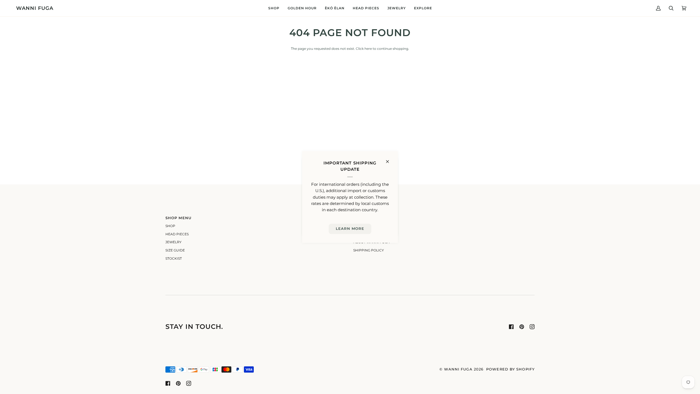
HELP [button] (358, 218)
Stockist (173, 258)
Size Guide (175, 250)
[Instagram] (532, 326)
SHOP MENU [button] (178, 218)
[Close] (390, 159)
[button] (274, 8)
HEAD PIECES (177, 234)
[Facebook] (511, 326)
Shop (170, 226)
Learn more (350, 229)
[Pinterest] (521, 326)
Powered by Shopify (510, 369)
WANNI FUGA (458, 369)
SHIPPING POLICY (368, 250)
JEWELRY (173, 242)
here (368, 49)
